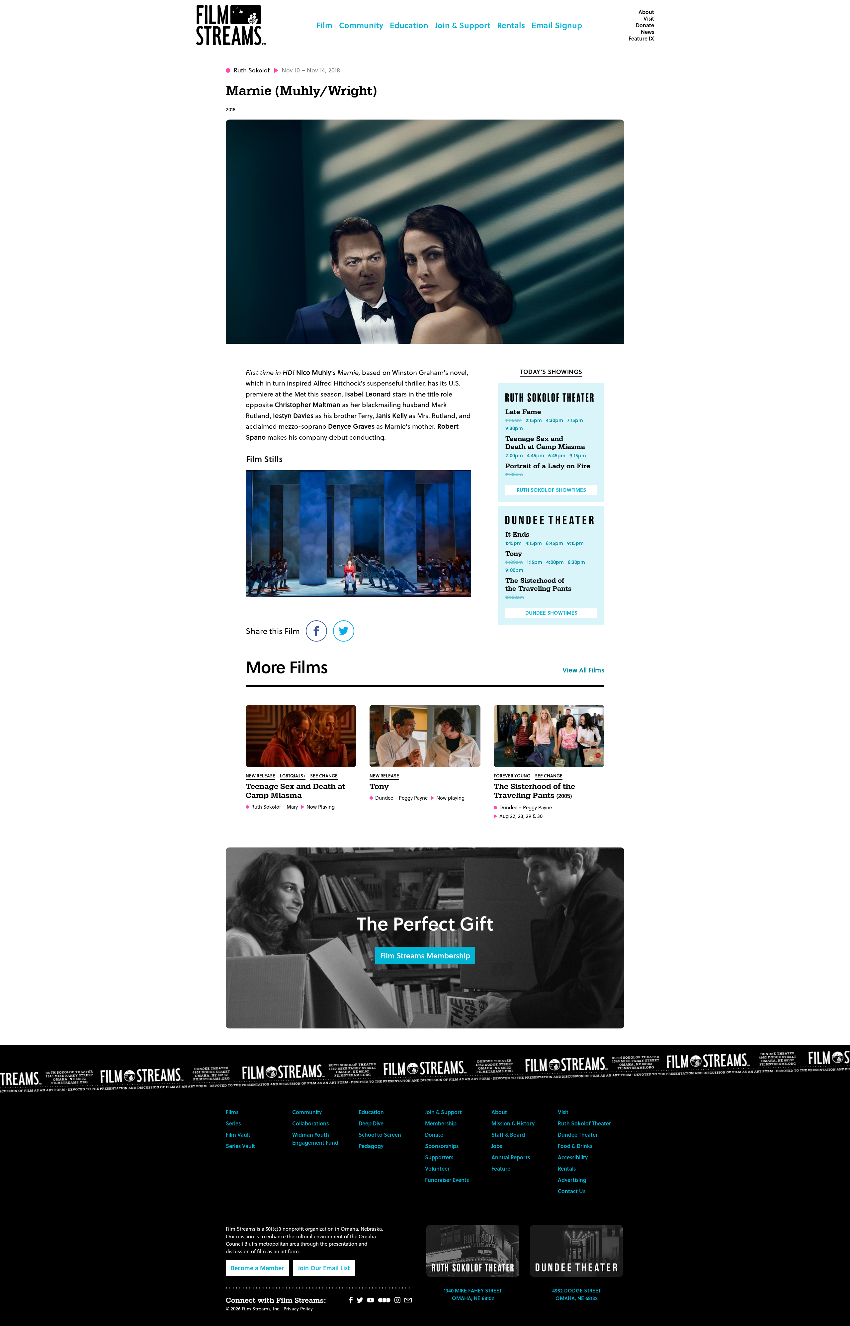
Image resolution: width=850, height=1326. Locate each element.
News (647, 32)
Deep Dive (371, 1123)
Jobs (496, 1146)
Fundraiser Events (447, 1180)
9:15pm (577, 455)
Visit (648, 18)
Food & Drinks (575, 1146)
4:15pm (534, 543)
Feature (500, 1168)
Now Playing (320, 806)
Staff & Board (508, 1134)
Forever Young (512, 775)
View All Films (583, 670)
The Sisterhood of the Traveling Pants (538, 584)
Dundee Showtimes (551, 612)
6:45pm (556, 455)
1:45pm (513, 543)
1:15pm (534, 562)
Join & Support (462, 25)
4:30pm (554, 420)
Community (361, 25)
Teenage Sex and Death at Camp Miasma (545, 443)
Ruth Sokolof (252, 69)
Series (233, 1123)
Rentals (511, 25)
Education (409, 25)
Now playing (450, 797)
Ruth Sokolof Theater (584, 1123)
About (646, 12)
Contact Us (571, 1191)
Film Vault (238, 1134)
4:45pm (535, 455)
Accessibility (573, 1157)
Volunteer (437, 1168)
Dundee (384, 797)
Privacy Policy (298, 1308)
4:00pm (555, 562)
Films (232, 1112)
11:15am (513, 420)
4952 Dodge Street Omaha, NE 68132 (576, 1294)
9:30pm (514, 428)
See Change (324, 775)
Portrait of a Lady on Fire (547, 466)
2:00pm (514, 455)
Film (324, 25)
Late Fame (523, 412)
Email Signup (557, 25)
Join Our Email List (324, 1267)
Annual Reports (510, 1157)
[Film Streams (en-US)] (233, 25)
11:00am (514, 474)
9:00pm (514, 570)
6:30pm (576, 562)
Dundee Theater (578, 1134)
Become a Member (257, 1267)
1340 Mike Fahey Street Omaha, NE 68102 (473, 1294)
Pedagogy (371, 1146)
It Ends (517, 534)
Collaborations (310, 1123)
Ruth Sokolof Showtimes (551, 489)
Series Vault (240, 1146)
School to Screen (380, 1134)
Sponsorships (442, 1146)
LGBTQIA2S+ (292, 775)
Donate (645, 25)
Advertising (572, 1180)
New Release (260, 775)
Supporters (439, 1157)
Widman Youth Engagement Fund (315, 1138)
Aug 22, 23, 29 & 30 (521, 816)
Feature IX (641, 38)
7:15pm (575, 420)
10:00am (514, 597)
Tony (513, 554)
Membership (441, 1123)
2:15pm (534, 420)
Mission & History (513, 1123)
